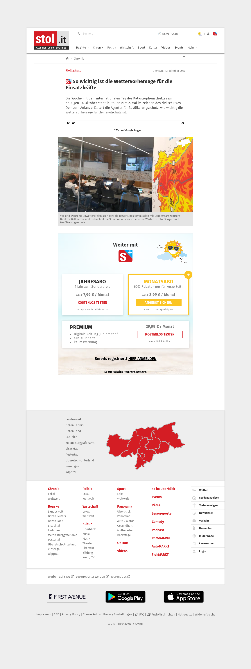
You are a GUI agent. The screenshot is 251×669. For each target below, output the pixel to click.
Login (202, 551)
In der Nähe (206, 536)
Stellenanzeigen (209, 497)
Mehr (190, 47)
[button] (184, 58)
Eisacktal (72, 448)
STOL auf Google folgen (127, 130)
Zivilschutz (73, 71)
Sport (141, 47)
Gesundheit (124, 525)
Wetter (203, 490)
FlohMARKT (160, 555)
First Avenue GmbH (130, 624)
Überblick (89, 529)
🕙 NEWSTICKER (168, 33)
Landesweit (73, 419)
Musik (86, 538)
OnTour (122, 543)
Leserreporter (162, 513)
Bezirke (81, 47)
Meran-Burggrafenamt (80, 443)
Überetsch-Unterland (80, 460)
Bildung (88, 552)
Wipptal (71, 472)
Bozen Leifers (74, 425)
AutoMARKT (160, 546)
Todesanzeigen (208, 505)
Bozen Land (73, 431)
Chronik (98, 47)
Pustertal (72, 454)
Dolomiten (205, 528)
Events (179, 47)
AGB (56, 614)
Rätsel (156, 505)
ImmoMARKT (161, 538)
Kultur (153, 47)
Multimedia (125, 530)
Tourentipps (119, 576)
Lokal (51, 494)
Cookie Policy (92, 614)
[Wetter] (199, 33)
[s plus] (215, 34)
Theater (88, 543)
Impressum (43, 614)
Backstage (124, 535)
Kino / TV (88, 557)
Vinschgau (72, 466)
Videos (165, 47)
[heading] (125, 84)
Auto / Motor (125, 521)
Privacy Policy (71, 614)
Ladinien (71, 437)
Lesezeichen (206, 543)
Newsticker (206, 513)
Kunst (86, 534)
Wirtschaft (127, 47)
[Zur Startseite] (67, 58)
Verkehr (204, 520)
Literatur (88, 548)
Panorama (124, 507)
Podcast (158, 530)
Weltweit (54, 498)
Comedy (158, 522)
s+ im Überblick (163, 489)
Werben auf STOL (59, 576)
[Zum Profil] (208, 34)
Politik (111, 47)
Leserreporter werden (90, 576)
